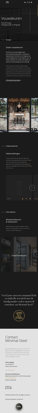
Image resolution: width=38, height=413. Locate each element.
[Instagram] (29, 2)
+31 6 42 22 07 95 (10, 378)
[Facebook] (27, 2)
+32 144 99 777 (10, 370)
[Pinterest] (31, 2)
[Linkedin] (25, 2)
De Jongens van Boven (16, 399)
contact (29, 166)
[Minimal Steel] (7, 2)
